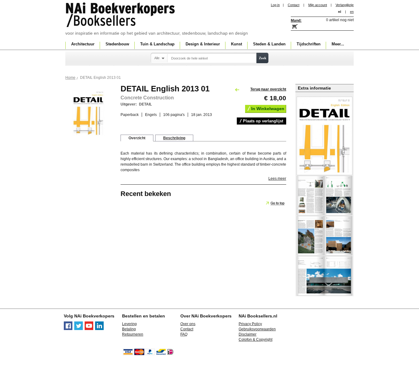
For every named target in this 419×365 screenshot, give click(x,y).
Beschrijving (174, 138)
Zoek (262, 58)
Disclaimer (247, 334)
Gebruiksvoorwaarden (257, 329)
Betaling (129, 329)
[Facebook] (68, 329)
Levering (129, 324)
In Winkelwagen (267, 108)
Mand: (296, 20)
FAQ (183, 334)
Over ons (187, 324)
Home (70, 77)
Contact (293, 5)
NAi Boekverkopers (120, 15)
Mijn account (317, 5)
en (352, 11)
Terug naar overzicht (268, 89)
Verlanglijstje (345, 5)
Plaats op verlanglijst (263, 121)
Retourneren (132, 334)
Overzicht (137, 138)
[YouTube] (89, 329)
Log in (275, 5)
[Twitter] (78, 329)
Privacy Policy (250, 324)
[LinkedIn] (99, 329)
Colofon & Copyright (255, 339)
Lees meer (277, 178)
